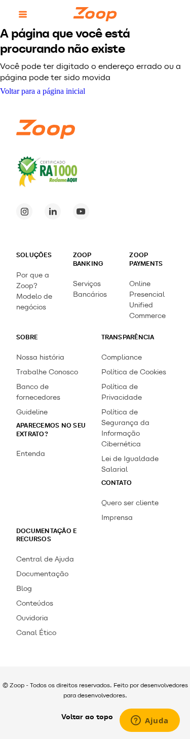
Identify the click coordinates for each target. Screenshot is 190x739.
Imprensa (117, 517)
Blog (24, 588)
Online (139, 283)
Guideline (32, 412)
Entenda (30, 453)
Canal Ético (36, 632)
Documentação (42, 574)
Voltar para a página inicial (42, 91)
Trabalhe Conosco (47, 372)
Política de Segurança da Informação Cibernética (125, 428)
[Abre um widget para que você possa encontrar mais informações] (150, 721)
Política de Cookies (133, 372)
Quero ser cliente (130, 503)
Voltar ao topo (87, 716)
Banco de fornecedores (38, 392)
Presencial (147, 294)
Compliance (121, 357)
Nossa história (40, 357)
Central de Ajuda (45, 559)
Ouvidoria (32, 618)
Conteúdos (34, 603)
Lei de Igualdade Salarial (130, 464)
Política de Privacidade (121, 392)
